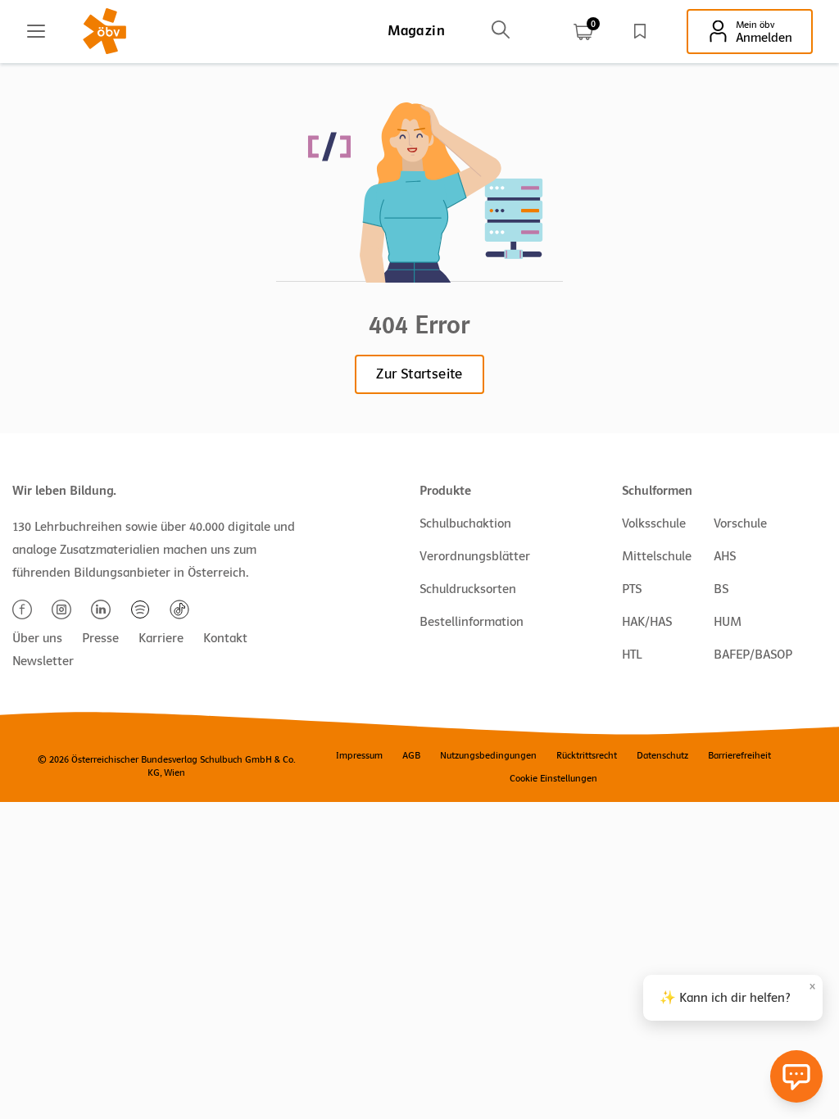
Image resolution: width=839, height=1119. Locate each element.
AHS (725, 556)
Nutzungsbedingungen (488, 755)
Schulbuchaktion (465, 523)
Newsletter (43, 661)
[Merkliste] (640, 31)
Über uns (37, 638)
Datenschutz (662, 755)
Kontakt (225, 638)
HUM (727, 621)
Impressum (359, 755)
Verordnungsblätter (475, 556)
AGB (411, 755)
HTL (632, 654)
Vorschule (740, 523)
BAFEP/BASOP (753, 654)
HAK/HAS (647, 621)
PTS (632, 589)
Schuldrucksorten (468, 589)
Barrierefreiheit (739, 755)
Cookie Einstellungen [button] (553, 778)
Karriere (161, 638)
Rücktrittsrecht (586, 755)
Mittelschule (657, 556)
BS (721, 589)
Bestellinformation (472, 621)
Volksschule (654, 523)
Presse (100, 638)
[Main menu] (36, 31)
